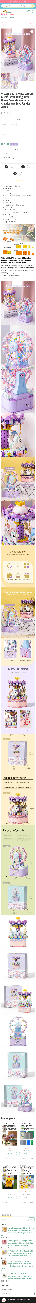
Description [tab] (6, 180)
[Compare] (21, 11)
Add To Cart (9, 1153)
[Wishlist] (23, 11)
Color (18, 120)
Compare (6, 1158)
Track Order (4, 17)
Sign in (12, 17)
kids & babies (7, 14)
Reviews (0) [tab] (19, 180)
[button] (31, 31)
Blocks (16, 158)
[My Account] (26, 11)
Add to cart (14, 144)
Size (18, 130)
